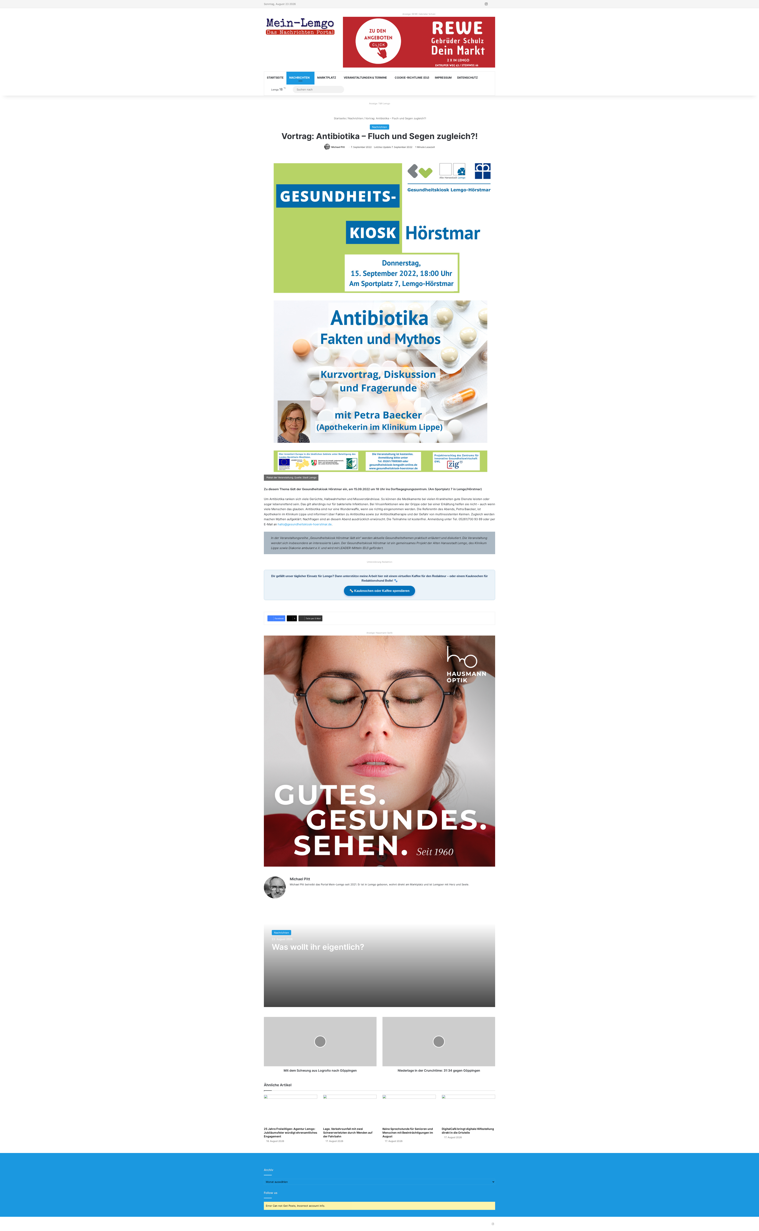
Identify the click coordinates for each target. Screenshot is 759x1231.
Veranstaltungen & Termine (365, 77)
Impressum (443, 77)
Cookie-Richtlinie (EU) (412, 77)
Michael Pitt (338, 147)
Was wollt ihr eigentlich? (318, 947)
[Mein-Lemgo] (300, 27)
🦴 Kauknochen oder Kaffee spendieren (379, 590)
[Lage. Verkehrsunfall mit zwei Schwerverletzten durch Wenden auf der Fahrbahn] (350, 1110)
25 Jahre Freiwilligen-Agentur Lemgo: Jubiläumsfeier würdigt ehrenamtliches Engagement (290, 1132)
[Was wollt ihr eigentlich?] (379, 957)
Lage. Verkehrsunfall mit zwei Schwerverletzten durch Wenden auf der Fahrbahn (347, 1132)
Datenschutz (467, 77)
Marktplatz (326, 77)
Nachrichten (299, 77)
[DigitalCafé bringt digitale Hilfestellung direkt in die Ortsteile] (468, 1110)
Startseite (275, 77)
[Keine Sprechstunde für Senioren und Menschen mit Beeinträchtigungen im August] (409, 1110)
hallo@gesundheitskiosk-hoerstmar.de (305, 524)
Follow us (270, 1193)
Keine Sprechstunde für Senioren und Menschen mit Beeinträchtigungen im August (407, 1132)
